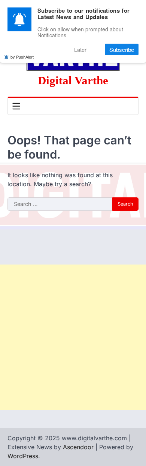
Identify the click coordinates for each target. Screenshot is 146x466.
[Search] (132, 106)
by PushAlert (22, 57)
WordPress (22, 456)
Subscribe (121, 49)
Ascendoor (78, 447)
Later (80, 49)
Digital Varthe (73, 80)
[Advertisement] (73, 337)
